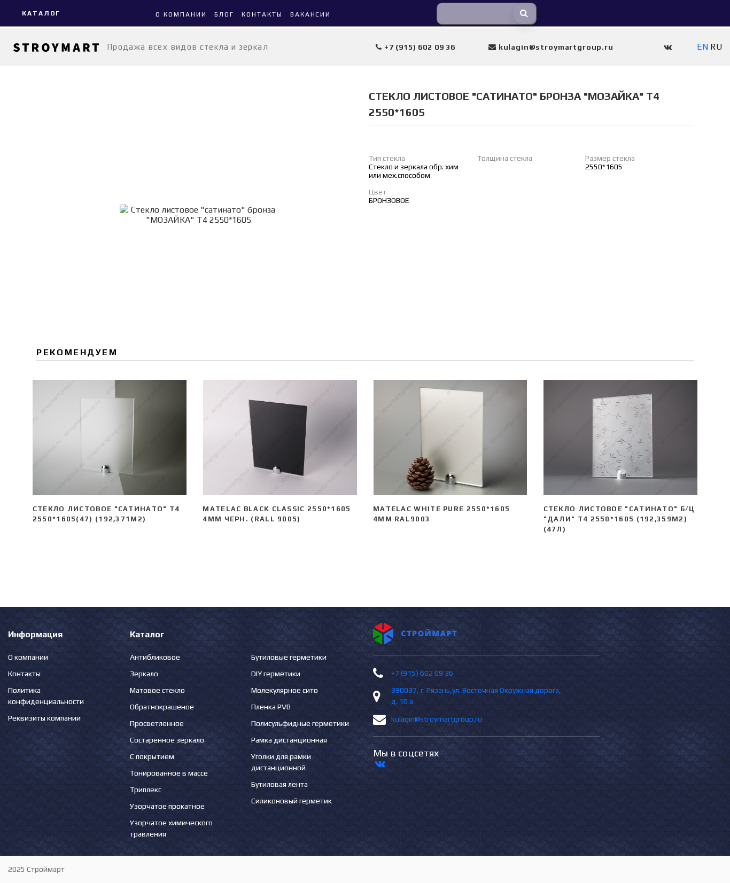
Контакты (24, 673)
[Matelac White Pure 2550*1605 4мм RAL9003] (450, 437)
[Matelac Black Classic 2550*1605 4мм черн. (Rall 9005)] (280, 437)
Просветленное (157, 723)
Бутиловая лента (279, 784)
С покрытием (152, 756)
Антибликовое (155, 657)
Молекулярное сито (284, 690)
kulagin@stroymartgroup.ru (436, 719)
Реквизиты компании (44, 718)
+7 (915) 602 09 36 (422, 673)
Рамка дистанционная (289, 740)
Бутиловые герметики (289, 657)
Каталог (41, 13)
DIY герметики (275, 673)
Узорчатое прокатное (167, 806)
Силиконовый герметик (291, 800)
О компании (28, 657)
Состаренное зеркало (167, 740)
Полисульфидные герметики (300, 723)
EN (702, 47)
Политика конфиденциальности (46, 696)
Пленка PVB (271, 706)
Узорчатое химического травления (171, 828)
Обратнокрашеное (162, 706)
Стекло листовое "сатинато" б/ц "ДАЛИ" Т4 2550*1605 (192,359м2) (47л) (619, 519)
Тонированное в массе (169, 773)
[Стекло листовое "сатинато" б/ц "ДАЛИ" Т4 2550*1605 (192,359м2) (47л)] (620, 437)
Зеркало (144, 673)
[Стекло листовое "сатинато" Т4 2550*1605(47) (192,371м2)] (110, 437)
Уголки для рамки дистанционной (281, 762)
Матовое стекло (157, 690)
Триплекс (145, 789)
